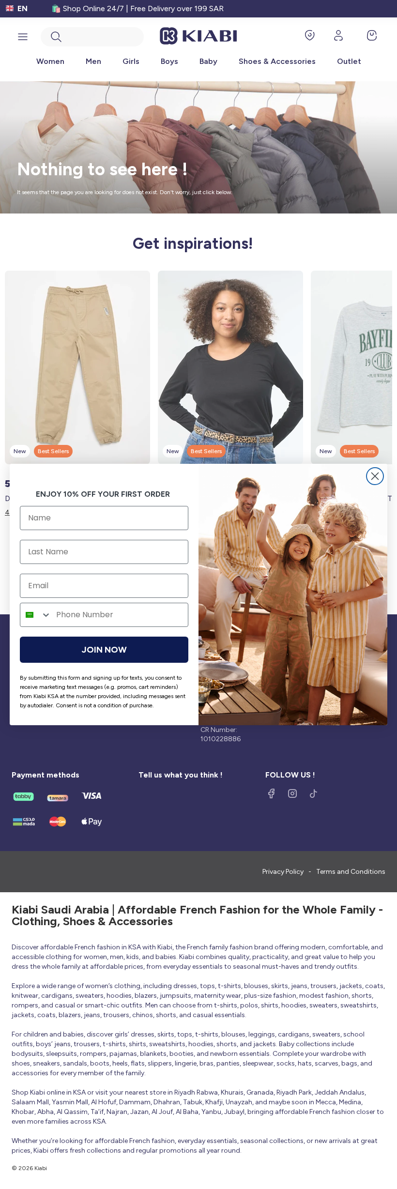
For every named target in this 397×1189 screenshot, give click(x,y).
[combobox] (35, 614)
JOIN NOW (104, 649)
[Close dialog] (374, 476)
